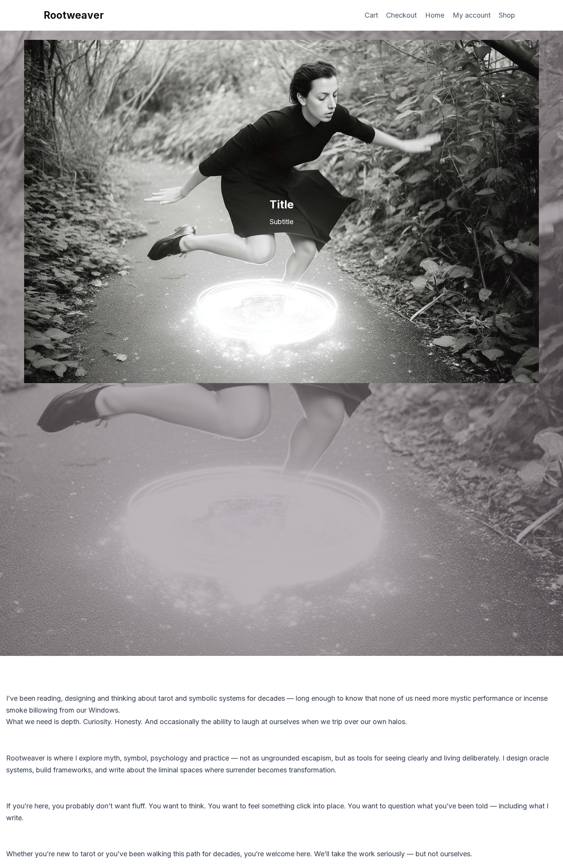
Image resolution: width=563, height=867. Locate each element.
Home (434, 15)
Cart (371, 15)
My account (472, 15)
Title (282, 204)
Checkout (401, 15)
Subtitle (281, 222)
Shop (507, 15)
